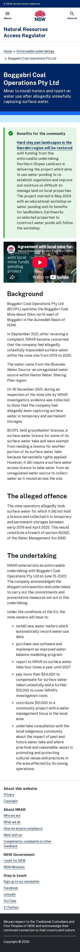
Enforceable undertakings (35, 51)
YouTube (10, 901)
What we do (12, 822)
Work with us (13, 835)
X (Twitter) (11, 907)
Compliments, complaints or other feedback (27, 844)
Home (8, 51)
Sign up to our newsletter (22, 881)
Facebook (11, 888)
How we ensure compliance (23, 828)
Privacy (9, 794)
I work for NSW (14, 860)
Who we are (12, 815)
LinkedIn (10, 894)
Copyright (11, 801)
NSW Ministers (14, 867)
